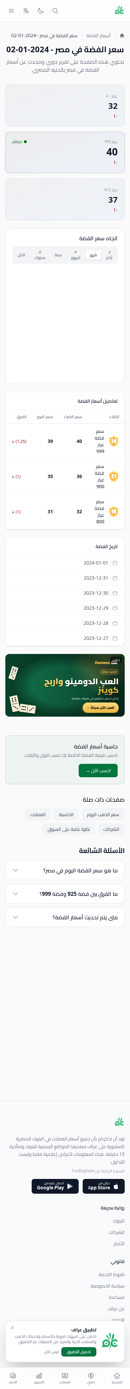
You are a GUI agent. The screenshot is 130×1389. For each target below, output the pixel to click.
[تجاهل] (12, 1328)
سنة (58, 255)
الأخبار (119, 1243)
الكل (21, 255)
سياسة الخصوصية (108, 1285)
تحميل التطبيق (79, 1351)
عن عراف (116, 1308)
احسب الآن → (98, 770)
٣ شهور (75, 254)
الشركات (111, 829)
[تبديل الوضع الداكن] (41, 11)
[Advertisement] (65, 1035)
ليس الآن (51, 1351)
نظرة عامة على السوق (69, 829)
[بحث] (55, 11)
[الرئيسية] (122, 35)
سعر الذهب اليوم (103, 814)
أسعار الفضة (98, 35)
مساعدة (117, 1297)
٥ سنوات (39, 254)
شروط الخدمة (112, 1274)
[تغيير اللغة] (26, 11)
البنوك (119, 1220)
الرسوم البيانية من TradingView (98, 1171)
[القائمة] (11, 11)
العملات (38, 814)
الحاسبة (66, 814)
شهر (93, 255)
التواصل (117, 1320)
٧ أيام (109, 254)
